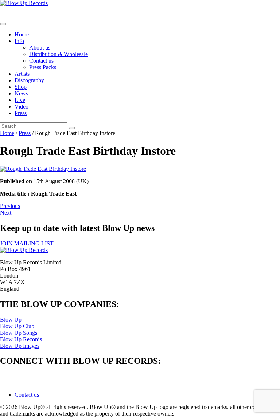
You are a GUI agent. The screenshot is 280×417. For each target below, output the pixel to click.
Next (5, 212)
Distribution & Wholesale (58, 54)
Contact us (41, 61)
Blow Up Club (17, 326)
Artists (22, 74)
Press (21, 113)
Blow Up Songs (18, 333)
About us (39, 47)
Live (20, 100)
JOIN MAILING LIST (27, 243)
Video (21, 106)
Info (19, 41)
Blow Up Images (19, 346)
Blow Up (11, 319)
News (21, 93)
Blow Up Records (21, 339)
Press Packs (42, 67)
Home (22, 34)
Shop (21, 87)
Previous (10, 206)
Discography (29, 80)
